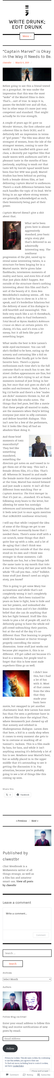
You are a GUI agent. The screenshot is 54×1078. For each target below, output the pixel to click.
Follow (10, 1048)
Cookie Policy (18, 1066)
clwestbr (7, 62)
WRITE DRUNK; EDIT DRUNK (27, 24)
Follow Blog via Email (14, 1016)
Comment (41, 935)
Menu (26, 36)
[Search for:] (27, 953)
